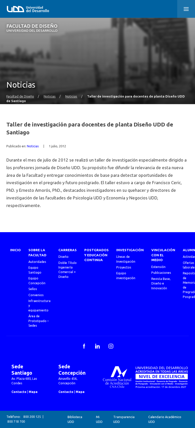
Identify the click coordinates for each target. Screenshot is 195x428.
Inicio (15, 250)
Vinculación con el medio (163, 255)
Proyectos (123, 267)
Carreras (67, 250)
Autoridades (37, 261)
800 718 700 (16, 421)
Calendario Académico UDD (164, 419)
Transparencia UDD (124, 419)
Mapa (33, 391)
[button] (186, 9)
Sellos (32, 289)
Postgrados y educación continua (96, 255)
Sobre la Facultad (37, 252)
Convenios (36, 295)
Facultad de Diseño (32, 28)
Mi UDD (99, 419)
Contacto (18, 391)
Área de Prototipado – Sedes (38, 320)
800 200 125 (32, 416)
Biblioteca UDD (75, 419)
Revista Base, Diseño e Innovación (161, 283)
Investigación (130, 250)
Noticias (50, 96)
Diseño (63, 256)
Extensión (158, 266)
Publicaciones (161, 272)
